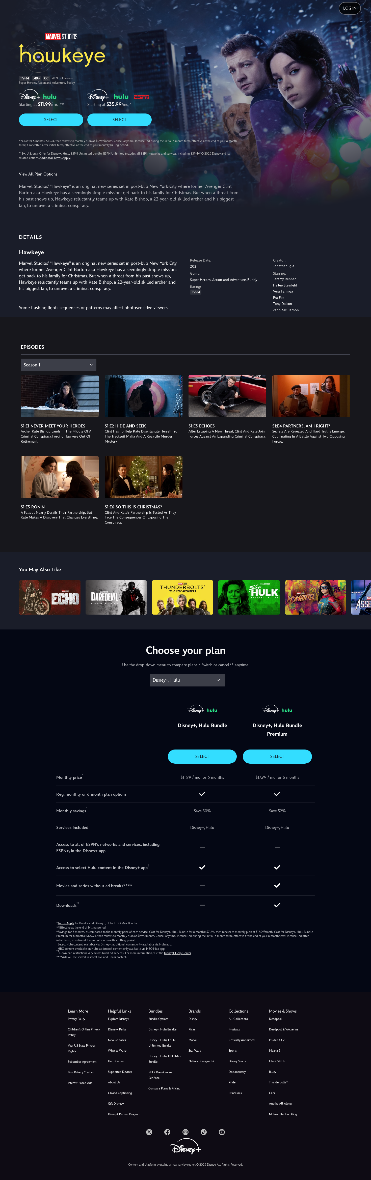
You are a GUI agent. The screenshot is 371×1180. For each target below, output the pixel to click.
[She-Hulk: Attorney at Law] (249, 597)
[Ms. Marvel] (315, 597)
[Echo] (49, 597)
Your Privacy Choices (81, 1072)
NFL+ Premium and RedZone (160, 1075)
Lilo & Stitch (276, 1061)
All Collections (238, 1019)
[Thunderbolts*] (182, 597)
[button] (125, 1011)
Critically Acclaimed (242, 1040)
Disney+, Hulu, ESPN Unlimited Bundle (161, 1042)
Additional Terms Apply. (55, 158)
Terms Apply (66, 923)
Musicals (234, 1029)
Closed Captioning (120, 1093)
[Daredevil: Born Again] (116, 597)
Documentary (237, 1072)
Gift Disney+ (116, 1103)
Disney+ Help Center (177, 953)
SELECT (51, 119)
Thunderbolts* (278, 1082)
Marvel (193, 1040)
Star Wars (195, 1050)
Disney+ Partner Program (124, 1114)
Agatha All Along (280, 1103)
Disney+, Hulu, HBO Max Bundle (164, 1058)
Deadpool (275, 1019)
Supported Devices (120, 1072)
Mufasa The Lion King (283, 1114)
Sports (233, 1050)
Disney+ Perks (117, 1029)
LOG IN (349, 8)
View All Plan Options (38, 174)
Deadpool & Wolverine (283, 1029)
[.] (149, 1132)
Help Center (116, 1061)
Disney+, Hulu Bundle (162, 1029)
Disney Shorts (237, 1061)
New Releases (117, 1040)
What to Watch (117, 1050)
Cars (272, 1093)
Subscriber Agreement (82, 1061)
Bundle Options (158, 1019)
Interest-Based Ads (80, 1083)
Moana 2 (274, 1050)
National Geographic (202, 1061)
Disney (193, 1019)
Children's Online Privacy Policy (84, 1032)
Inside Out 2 (276, 1040)
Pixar (192, 1029)
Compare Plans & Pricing (164, 1088)
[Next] (361, 596)
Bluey (272, 1072)
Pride (232, 1082)
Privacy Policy (76, 1019)
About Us (114, 1082)
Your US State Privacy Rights (81, 1048)
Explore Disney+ (118, 1019)
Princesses (235, 1093)
